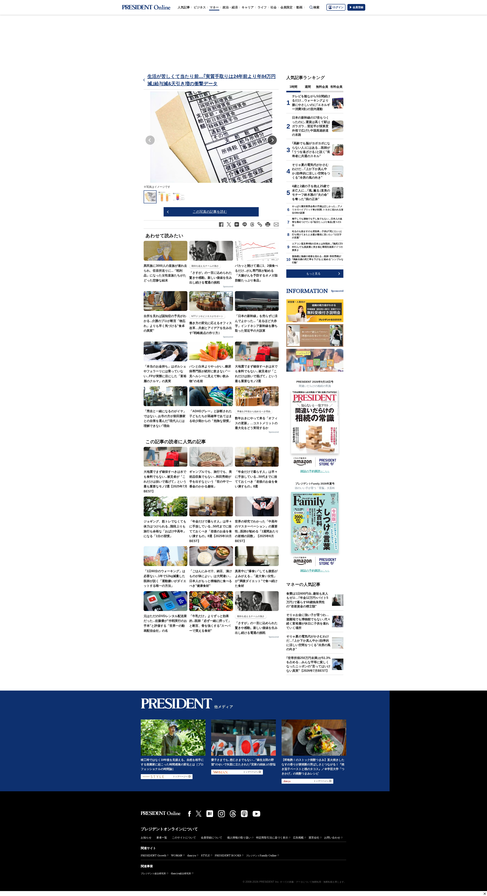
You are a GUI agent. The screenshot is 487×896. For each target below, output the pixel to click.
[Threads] (233, 813)
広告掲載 (298, 837)
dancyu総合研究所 (181, 873)
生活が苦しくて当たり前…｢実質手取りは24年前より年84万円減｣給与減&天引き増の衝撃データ (211, 80)
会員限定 (286, 7)
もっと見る (313, 273)
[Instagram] (221, 813)
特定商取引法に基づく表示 (272, 837)
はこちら (314, 471)
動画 (299, 7)
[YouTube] (256, 814)
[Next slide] (272, 140)
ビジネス (200, 7)
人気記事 (184, 7)
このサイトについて (184, 837)
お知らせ (146, 837)
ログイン (338, 7)
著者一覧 (161, 837)
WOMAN (176, 855)
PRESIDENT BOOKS (228, 855)
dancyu (191, 855)
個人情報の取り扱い (239, 837)
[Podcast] (244, 813)
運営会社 (314, 837)
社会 (274, 7)
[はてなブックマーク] (209, 813)
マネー (214, 7)
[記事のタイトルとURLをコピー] (260, 224)
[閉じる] (484, 893)
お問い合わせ (332, 837)
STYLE (205, 855)
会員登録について (211, 837)
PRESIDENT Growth (153, 855)
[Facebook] (189, 814)
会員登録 (358, 7)
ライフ (262, 7)
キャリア (248, 7)
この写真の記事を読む (210, 212)
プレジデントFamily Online (261, 855)
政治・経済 (230, 7)
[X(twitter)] (198, 814)
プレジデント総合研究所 (153, 873)
